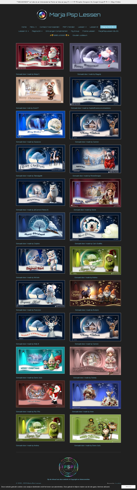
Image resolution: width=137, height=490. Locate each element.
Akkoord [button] (128, 487)
